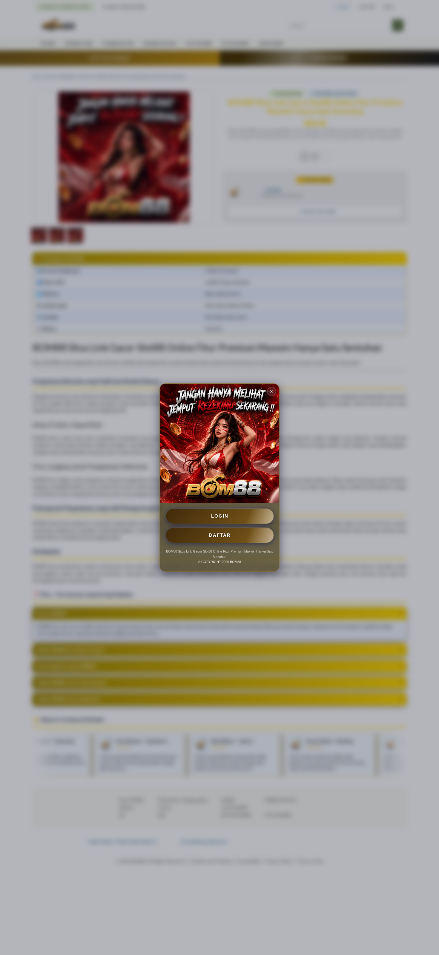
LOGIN (219, 516)
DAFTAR (220, 535)
